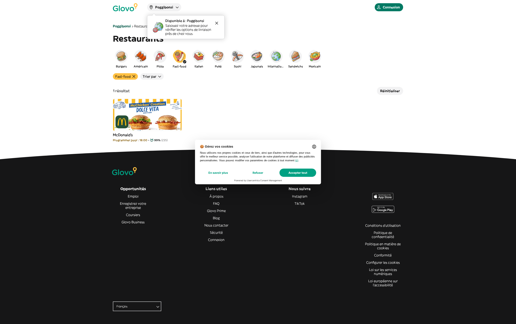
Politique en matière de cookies (383, 246)
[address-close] (217, 23)
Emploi (133, 196)
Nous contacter (216, 225)
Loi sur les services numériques (383, 272)
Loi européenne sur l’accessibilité (383, 283)
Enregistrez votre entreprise (133, 206)
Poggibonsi (122, 26)
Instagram (299, 196)
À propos (216, 196)
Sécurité (216, 232)
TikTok (299, 204)
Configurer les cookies (383, 262)
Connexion (216, 240)
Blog (216, 218)
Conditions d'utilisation (383, 225)
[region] (258, 58)
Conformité (383, 255)
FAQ (216, 204)
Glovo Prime (216, 211)
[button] (121, 58)
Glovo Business (133, 222)
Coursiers (133, 215)
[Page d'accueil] (125, 7)
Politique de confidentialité (383, 235)
